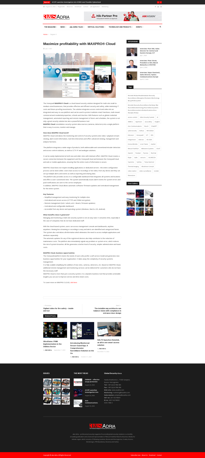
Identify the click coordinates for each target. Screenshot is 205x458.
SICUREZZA (152, 157)
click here (73, 282)
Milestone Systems (147, 149)
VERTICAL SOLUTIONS (96, 27)
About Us (70, 7)
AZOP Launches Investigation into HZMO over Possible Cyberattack (76, 2)
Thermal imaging (133, 166)
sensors (143, 157)
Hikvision (131, 135)
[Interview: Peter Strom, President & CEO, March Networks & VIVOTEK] (132, 64)
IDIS (152, 135)
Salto (136, 157)
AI (157, 117)
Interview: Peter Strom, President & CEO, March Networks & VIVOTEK (149, 63)
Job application (95, 7)
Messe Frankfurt (133, 149)
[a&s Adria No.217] (47, 404)
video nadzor (132, 171)
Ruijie (129, 157)
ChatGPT (154, 126)
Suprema (131, 162)
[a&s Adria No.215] (66, 404)
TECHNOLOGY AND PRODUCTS (120, 27)
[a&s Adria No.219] (56, 395)
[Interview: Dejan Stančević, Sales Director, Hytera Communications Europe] (132, 76)
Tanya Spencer (149, 162)
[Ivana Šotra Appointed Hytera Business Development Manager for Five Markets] (149, 206)
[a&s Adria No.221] (66, 386)
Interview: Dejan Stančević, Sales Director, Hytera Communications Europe (150, 75)
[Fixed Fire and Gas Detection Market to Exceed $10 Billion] (140, 215)
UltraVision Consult (147, 166)
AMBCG (130, 122)
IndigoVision (132, 140)
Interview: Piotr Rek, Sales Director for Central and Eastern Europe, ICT (149, 51)
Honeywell (140, 135)
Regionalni (61, 7)
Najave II (53, 34)
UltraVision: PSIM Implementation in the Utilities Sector (52, 344)
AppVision (138, 122)
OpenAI (130, 153)
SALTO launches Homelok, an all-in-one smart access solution (108, 342)
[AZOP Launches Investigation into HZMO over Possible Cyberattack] (140, 197)
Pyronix (145, 153)
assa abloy (148, 122)
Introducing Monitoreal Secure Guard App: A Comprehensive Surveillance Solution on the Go (82, 348)
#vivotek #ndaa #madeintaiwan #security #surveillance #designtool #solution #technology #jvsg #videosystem (143, 98)
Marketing (105, 7)
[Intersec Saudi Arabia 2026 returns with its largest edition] (131, 206)
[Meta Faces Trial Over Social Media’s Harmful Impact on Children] (149, 215)
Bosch (146, 126)
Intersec (141, 140)
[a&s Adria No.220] (47, 395)
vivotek (156, 171)
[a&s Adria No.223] (56, 386)
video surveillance (145, 171)
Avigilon (157, 122)
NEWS (62, 27)
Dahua (141, 131)
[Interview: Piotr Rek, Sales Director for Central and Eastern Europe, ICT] (132, 52)
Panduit (138, 153)
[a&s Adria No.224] (47, 386)
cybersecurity (132, 131)
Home (45, 34)
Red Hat (153, 153)
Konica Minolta (132, 144)
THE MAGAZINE (50, 27)
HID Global (150, 131)
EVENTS (139, 27)
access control (132, 117)
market (153, 144)
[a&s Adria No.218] (66, 395)
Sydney (139, 162)
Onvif (158, 149)
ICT (147, 135)
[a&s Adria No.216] (56, 404)
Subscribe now (135, 455)
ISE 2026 (149, 140)
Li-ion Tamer (144, 144)
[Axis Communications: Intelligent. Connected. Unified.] (149, 197)
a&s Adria (48, 350)
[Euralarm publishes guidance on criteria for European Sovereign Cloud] (131, 215)
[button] (158, 2)
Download (78, 7)
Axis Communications (135, 126)
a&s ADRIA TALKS (76, 27)
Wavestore (131, 175)
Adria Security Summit (147, 117)
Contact (85, 7)
